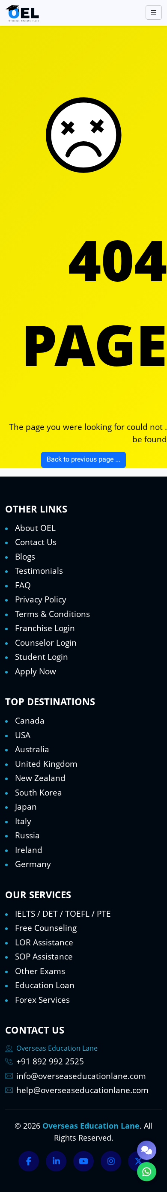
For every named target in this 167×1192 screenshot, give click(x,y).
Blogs (25, 556)
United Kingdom (46, 763)
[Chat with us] (146, 1150)
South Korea (38, 792)
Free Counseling (46, 927)
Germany (33, 864)
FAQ (23, 585)
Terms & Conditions (52, 614)
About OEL (35, 527)
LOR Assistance (44, 942)
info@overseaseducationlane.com (81, 1076)
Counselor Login (46, 642)
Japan (26, 806)
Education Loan (45, 985)
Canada (30, 720)
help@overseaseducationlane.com (82, 1090)
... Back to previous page (83, 460)
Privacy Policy (40, 599)
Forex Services (42, 999)
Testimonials (39, 570)
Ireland (28, 849)
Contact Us (36, 542)
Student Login (41, 656)
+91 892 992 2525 (50, 1061)
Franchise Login (45, 628)
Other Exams (40, 971)
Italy (23, 821)
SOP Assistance (44, 956)
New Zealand (40, 778)
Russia (27, 835)
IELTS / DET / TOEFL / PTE (63, 913)
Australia (32, 749)
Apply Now (35, 671)
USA (22, 735)
